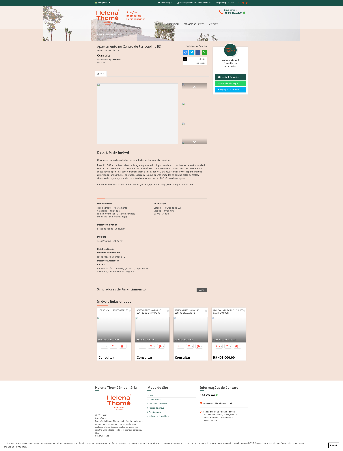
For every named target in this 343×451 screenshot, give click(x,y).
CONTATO (213, 24)
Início (151, 395)
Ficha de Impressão (200, 61)
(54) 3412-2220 (209, 395)
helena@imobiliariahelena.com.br (218, 403)
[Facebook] (239, 3)
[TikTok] (246, 3)
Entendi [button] (333, 445)
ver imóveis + (230, 66)
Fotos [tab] (102, 73)
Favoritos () (166, 2)
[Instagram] (242, 3)
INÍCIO (158, 24)
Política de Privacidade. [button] (15, 447)
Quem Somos (154, 399)
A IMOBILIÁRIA (172, 24)
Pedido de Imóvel (156, 408)
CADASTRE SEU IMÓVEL (194, 24)
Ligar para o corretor (229, 89)
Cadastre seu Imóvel (157, 403)
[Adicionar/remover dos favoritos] (130, 310)
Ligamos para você (225, 2)
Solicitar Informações (229, 77)
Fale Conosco (154, 412)
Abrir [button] (201, 290)
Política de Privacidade (158, 416)
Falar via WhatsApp (229, 83)
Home (99, 34)
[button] (194, 86)
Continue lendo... (103, 435)
